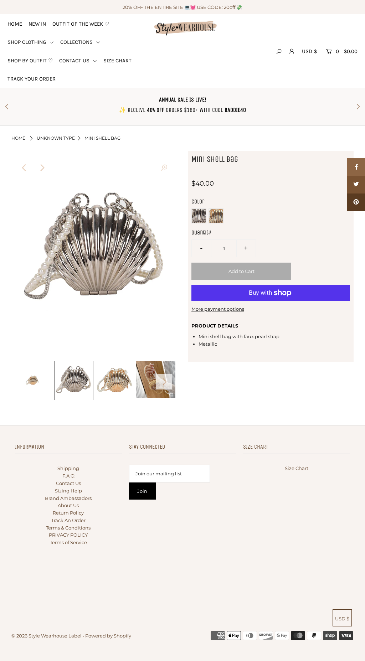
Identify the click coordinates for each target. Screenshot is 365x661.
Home (18, 138)
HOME (14, 24)
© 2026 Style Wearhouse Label (46, 636)
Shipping (68, 468)
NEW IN (37, 24)
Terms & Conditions (68, 528)
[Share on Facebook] (356, 167)
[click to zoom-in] (164, 168)
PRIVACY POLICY (68, 535)
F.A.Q (68, 476)
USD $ (309, 51)
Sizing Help (68, 491)
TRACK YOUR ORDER (31, 79)
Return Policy (68, 513)
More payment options (217, 309)
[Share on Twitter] (356, 184)
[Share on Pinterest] (356, 202)
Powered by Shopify (108, 636)
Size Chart (296, 468)
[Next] (42, 168)
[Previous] (24, 168)
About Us (68, 505)
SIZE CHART (117, 60)
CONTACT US (75, 60)
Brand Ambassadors (68, 498)
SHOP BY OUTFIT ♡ (30, 60)
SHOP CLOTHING (27, 42)
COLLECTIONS (77, 42)
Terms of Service (68, 542)
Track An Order (68, 520)
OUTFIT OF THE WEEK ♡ (80, 24)
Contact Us (68, 483)
